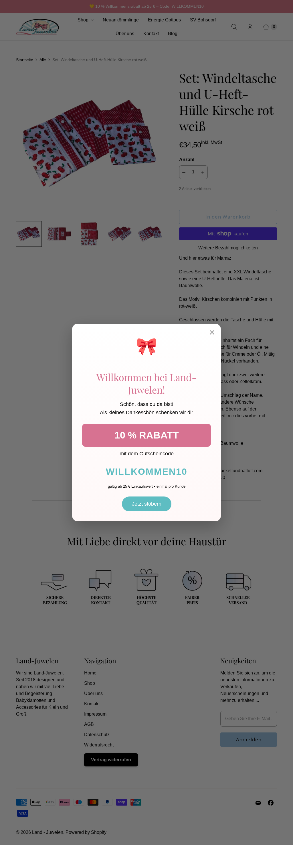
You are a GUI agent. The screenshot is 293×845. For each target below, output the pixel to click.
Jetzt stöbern (146, 504)
